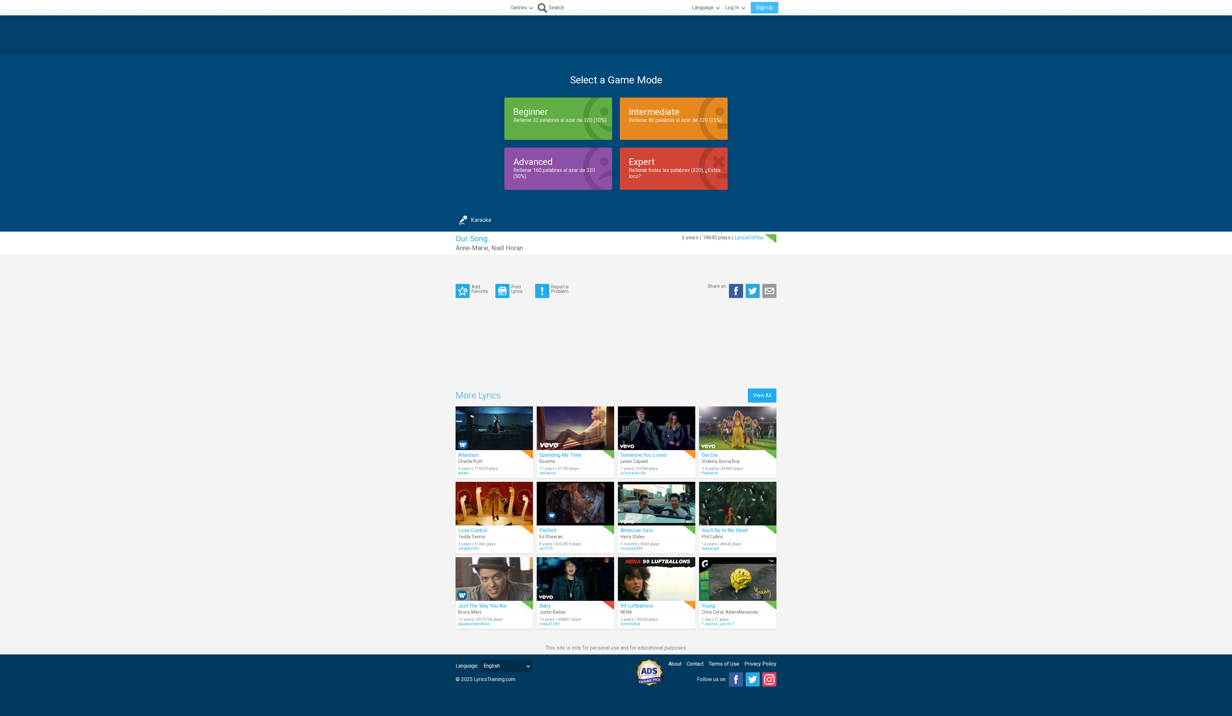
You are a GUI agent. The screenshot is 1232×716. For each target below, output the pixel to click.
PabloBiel (710, 473)
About (674, 664)
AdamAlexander (742, 612)
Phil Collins (712, 536)
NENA (626, 612)
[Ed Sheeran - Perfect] (575, 503)
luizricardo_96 (633, 473)
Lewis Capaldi (634, 461)
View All (762, 395)
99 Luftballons (636, 606)
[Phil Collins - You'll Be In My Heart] (737, 503)
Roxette (547, 461)
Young (708, 606)
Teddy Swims (471, 536)
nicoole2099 (631, 548)
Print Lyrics (517, 289)
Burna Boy (729, 461)
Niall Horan (507, 248)
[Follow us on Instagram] (769, 679)
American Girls (636, 530)
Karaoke (481, 220)
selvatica (547, 473)
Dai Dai (710, 455)
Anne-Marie (472, 248)
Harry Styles (632, 536)
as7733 (546, 548)
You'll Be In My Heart (725, 530)
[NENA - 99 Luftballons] (656, 579)
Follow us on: (711, 679)
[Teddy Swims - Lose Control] (494, 503)
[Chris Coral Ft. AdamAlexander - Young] (737, 579)
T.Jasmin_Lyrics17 (718, 624)
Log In (732, 7)
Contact (695, 664)
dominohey (630, 624)
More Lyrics (478, 395)
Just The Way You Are (482, 606)
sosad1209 (549, 624)
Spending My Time (560, 455)
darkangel (710, 548)
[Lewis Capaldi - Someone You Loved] (656, 428)
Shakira (709, 461)
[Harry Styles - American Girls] (656, 503)
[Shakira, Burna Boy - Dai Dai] (737, 428)
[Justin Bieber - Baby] (575, 579)
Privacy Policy (760, 664)
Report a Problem (560, 289)
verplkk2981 (468, 548)
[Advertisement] (616, 35)
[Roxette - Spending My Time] (575, 428)
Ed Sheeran (551, 536)
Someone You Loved (643, 455)
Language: (467, 666)
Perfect (547, 530)
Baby (545, 606)
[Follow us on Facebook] (736, 679)
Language (703, 7)
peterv (463, 473)
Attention (468, 455)
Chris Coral (712, 612)
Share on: (717, 286)
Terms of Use (724, 664)
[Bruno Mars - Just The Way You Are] (494, 579)
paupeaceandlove (474, 624)
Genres (519, 7)
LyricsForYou (749, 237)
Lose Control (472, 530)
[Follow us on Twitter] (753, 679)
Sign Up (764, 7)
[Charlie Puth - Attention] (494, 428)
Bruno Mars (470, 612)
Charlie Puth (470, 461)
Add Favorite (480, 289)
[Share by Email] (769, 291)
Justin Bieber (552, 612)
